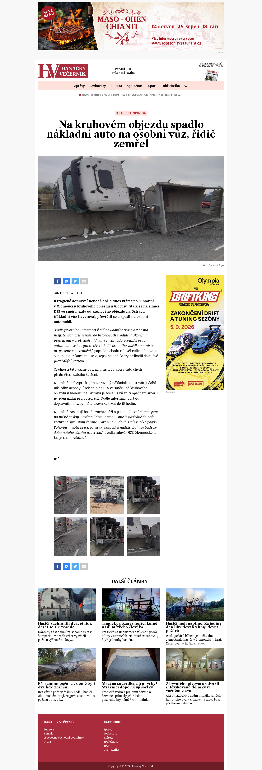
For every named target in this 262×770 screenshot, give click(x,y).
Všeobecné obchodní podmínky (64, 737)
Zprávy (79, 86)
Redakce (49, 729)
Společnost (135, 86)
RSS (49, 741)
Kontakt (49, 733)
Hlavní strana (91, 95)
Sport (152, 86)
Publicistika (170, 86)
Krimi (117, 95)
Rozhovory (97, 86)
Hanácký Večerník (63, 70)
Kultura (116, 86)
